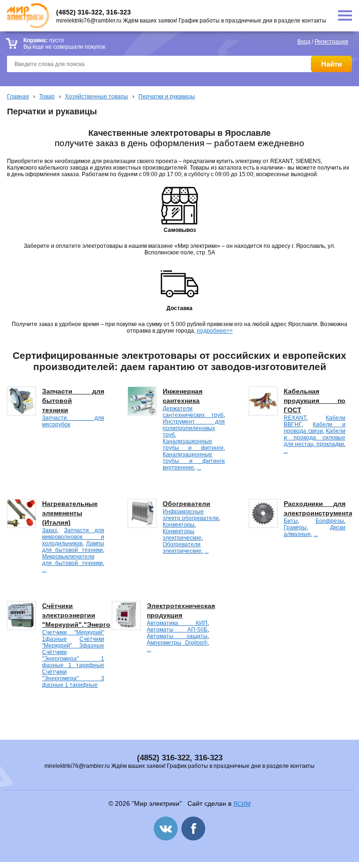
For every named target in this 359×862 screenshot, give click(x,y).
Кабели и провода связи (315, 427)
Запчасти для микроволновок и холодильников (73, 537)
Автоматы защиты (177, 636)
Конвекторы (178, 524)
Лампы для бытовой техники (73, 546)
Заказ (49, 530)
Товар (47, 96)
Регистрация (331, 41)
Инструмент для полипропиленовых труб (194, 428)
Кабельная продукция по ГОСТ (315, 400)
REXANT (295, 418)
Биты (291, 521)
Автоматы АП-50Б (177, 629)
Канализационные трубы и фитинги (193, 444)
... (199, 467)
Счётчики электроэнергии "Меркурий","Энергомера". (87, 615)
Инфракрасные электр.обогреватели (191, 514)
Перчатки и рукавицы (166, 96)
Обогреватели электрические (182, 547)
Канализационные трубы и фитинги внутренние (194, 461)
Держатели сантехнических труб (193, 411)
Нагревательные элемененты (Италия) (70, 513)
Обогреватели (186, 503)
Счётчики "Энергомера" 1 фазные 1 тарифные (73, 659)
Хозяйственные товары (96, 96)
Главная (18, 96)
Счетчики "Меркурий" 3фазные (73, 642)
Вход (303, 41)
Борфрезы (330, 521)
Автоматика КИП (177, 623)
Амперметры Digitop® (177, 642)
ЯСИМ (242, 804)
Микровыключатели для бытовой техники (72, 559)
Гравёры (295, 527)
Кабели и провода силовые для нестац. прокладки (315, 437)
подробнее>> (215, 330)
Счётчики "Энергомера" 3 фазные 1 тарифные (73, 678)
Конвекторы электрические (182, 534)
